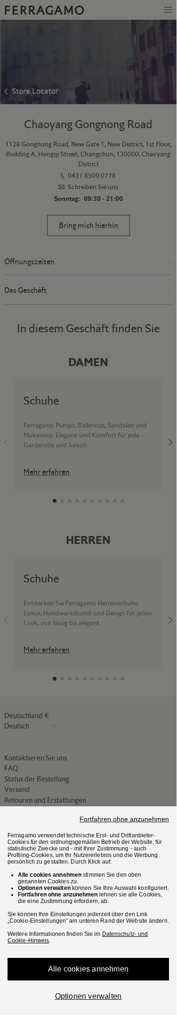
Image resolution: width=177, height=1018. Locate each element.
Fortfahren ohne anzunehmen (124, 819)
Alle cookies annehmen (88, 969)
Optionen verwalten (88, 996)
